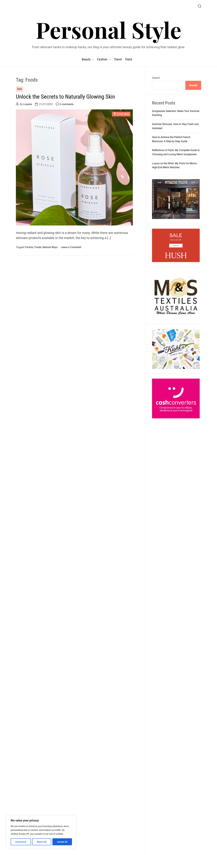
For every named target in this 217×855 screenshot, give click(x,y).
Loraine (27, 104)
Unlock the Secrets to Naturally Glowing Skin (65, 96)
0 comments (67, 104)
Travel (118, 59)
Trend (128, 59)
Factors (29, 247)
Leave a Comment (71, 247)
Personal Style (108, 29)
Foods (37, 247)
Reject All (42, 842)
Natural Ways (50, 247)
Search (156, 77)
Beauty (86, 59)
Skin (19, 89)
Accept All (62, 842)
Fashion (102, 59)
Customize (20, 842)
